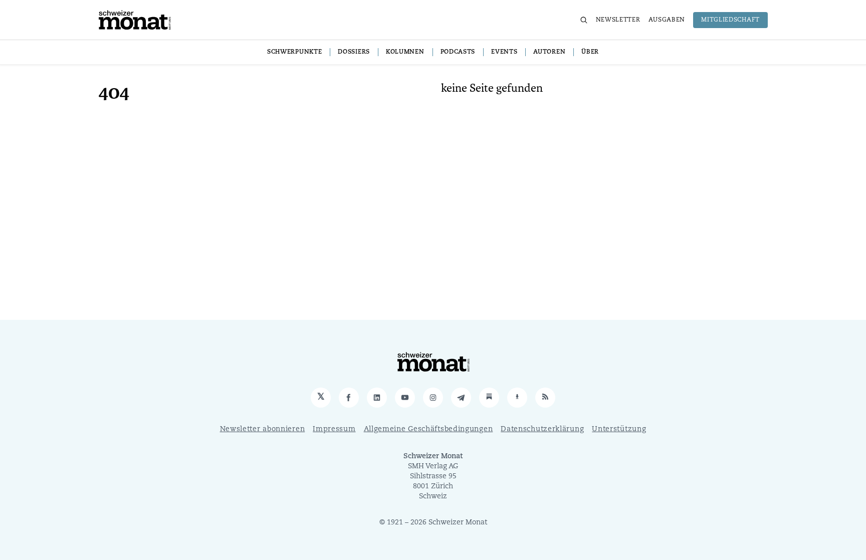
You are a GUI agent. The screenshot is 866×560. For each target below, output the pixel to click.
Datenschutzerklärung (542, 429)
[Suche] (584, 20)
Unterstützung (619, 429)
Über (590, 52)
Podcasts (458, 52)
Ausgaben (667, 20)
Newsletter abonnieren (262, 429)
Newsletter (618, 20)
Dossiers (354, 52)
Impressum (334, 429)
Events (504, 52)
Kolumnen (405, 52)
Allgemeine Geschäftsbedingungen (428, 429)
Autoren (549, 52)
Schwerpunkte (294, 52)
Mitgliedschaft (730, 20)
